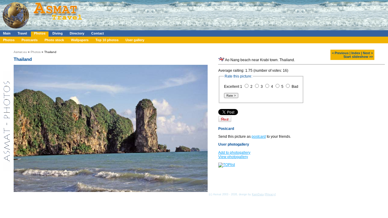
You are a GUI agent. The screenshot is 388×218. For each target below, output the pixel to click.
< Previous (340, 53)
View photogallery (233, 157)
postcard (259, 136)
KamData (258, 194)
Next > (368, 53)
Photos (39, 33)
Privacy (270, 194)
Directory (77, 33)
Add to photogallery (234, 152)
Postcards (30, 40)
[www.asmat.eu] (43, 29)
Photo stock (54, 40)
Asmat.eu (20, 52)
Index (355, 53)
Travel (22, 33)
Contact (97, 33)
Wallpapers (80, 40)
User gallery (134, 40)
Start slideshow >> (358, 56)
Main (7, 33)
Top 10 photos (107, 40)
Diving (57, 33)
